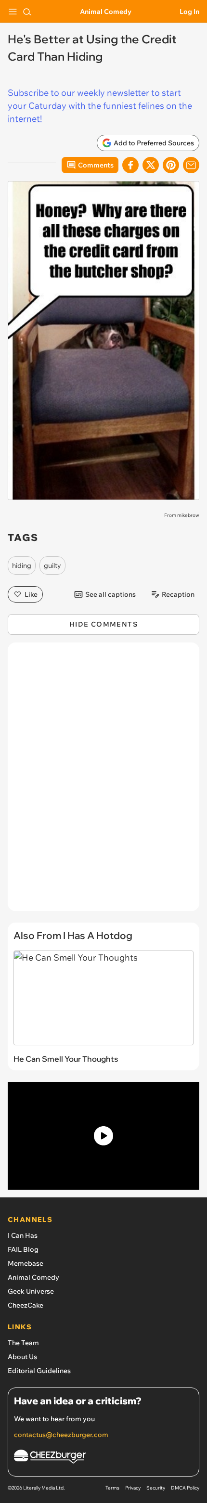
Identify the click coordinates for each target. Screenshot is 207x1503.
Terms (112, 1488)
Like (31, 594)
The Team (23, 1342)
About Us (22, 1356)
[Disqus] (103, 781)
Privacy (133, 1488)
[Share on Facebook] (130, 165)
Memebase (25, 1263)
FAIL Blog (23, 1249)
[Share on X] (150, 165)
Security (155, 1488)
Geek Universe (31, 1291)
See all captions (110, 594)
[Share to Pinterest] (171, 165)
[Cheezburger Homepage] (103, 1458)
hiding (21, 565)
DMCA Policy (185, 1488)
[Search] (27, 11)
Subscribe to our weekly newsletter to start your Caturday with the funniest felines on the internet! (100, 105)
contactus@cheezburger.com (61, 1434)
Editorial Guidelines (39, 1370)
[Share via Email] (191, 165)
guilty (52, 565)
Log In (189, 11)
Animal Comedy (105, 11)
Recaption (178, 594)
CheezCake (25, 1305)
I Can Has (23, 1235)
